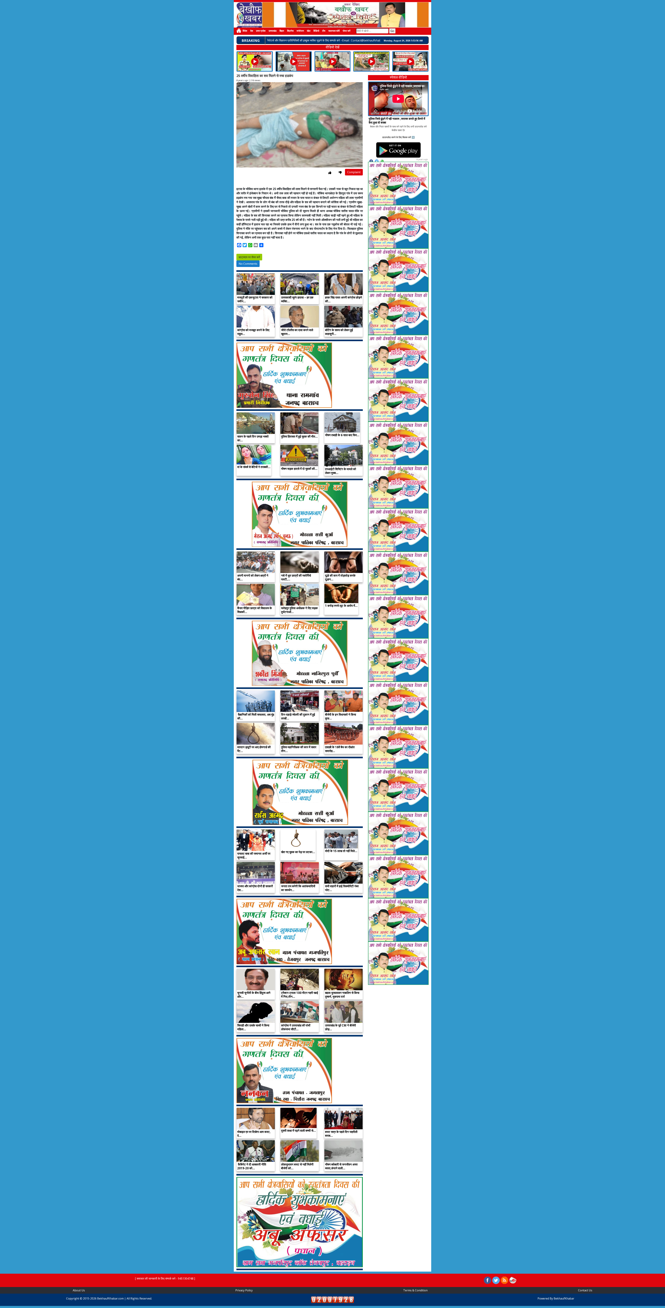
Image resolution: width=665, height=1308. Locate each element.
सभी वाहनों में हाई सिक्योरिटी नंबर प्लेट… (342, 888)
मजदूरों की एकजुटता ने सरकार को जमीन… (254, 299)
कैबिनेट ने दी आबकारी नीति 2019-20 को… (251, 1166)
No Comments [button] (248, 264)
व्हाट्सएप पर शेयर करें (249, 257)
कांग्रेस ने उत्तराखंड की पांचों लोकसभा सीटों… (295, 1027)
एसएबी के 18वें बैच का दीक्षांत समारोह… (340, 749)
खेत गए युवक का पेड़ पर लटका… (298, 852)
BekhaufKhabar (564, 1298)
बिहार (282, 31)
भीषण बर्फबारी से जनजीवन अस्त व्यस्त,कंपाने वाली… (341, 1166)
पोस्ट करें (346, 31)
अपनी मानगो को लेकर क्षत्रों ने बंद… (252, 577)
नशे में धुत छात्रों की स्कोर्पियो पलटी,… (296, 577)
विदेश (245, 31)
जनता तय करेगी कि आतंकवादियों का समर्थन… (298, 888)
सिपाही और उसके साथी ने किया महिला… (253, 1027)
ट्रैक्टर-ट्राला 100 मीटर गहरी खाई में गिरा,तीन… (299, 995)
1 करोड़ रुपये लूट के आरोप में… (341, 606)
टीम (323, 31)
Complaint (354, 172)
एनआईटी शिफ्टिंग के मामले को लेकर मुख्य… (340, 471)
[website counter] (332, 1299)
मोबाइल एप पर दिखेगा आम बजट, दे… (254, 1134)
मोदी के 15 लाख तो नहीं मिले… (341, 851)
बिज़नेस (290, 31)
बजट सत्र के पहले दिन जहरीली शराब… (341, 1134)
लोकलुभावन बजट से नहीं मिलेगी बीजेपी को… (297, 1166)
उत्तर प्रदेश (260, 31)
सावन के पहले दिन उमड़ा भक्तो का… (253, 438)
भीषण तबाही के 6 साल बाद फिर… (342, 435)
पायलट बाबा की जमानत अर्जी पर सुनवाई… (253, 855)
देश (251, 31)
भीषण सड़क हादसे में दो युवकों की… (299, 469)
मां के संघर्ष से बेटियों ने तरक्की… (254, 467)
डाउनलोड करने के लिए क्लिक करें (396, 137)
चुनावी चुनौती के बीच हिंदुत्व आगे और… (253, 995)
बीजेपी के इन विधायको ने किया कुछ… (340, 716)
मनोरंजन (300, 31)
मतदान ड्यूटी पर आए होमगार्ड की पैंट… (254, 749)
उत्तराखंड (273, 31)
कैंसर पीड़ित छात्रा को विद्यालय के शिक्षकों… (254, 610)
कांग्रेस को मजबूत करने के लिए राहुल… (253, 332)
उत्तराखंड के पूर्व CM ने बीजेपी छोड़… (340, 1027)
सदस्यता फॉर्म (334, 31)
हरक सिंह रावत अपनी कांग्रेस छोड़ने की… (343, 299)
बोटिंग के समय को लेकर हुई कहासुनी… (339, 332)
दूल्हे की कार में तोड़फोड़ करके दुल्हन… (340, 577)
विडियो (316, 31)
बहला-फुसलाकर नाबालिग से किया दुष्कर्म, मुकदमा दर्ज (342, 995)
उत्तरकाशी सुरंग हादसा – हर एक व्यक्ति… (297, 299)
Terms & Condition (415, 1290)
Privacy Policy (244, 1290)
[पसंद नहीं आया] (340, 173)
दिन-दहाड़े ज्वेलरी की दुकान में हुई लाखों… (298, 716)
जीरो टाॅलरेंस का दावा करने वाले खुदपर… (297, 332)
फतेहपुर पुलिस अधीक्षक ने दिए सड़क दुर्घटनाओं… (299, 610)
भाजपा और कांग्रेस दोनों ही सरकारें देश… (255, 888)
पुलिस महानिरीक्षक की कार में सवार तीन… (298, 749)
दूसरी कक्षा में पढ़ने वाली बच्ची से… (298, 1131)
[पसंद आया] (329, 173)
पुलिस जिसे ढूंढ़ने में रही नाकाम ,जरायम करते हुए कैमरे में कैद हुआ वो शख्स (397, 120)
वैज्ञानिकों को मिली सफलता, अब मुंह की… (255, 716)
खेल (308, 31)
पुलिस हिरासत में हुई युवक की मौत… (299, 436)
